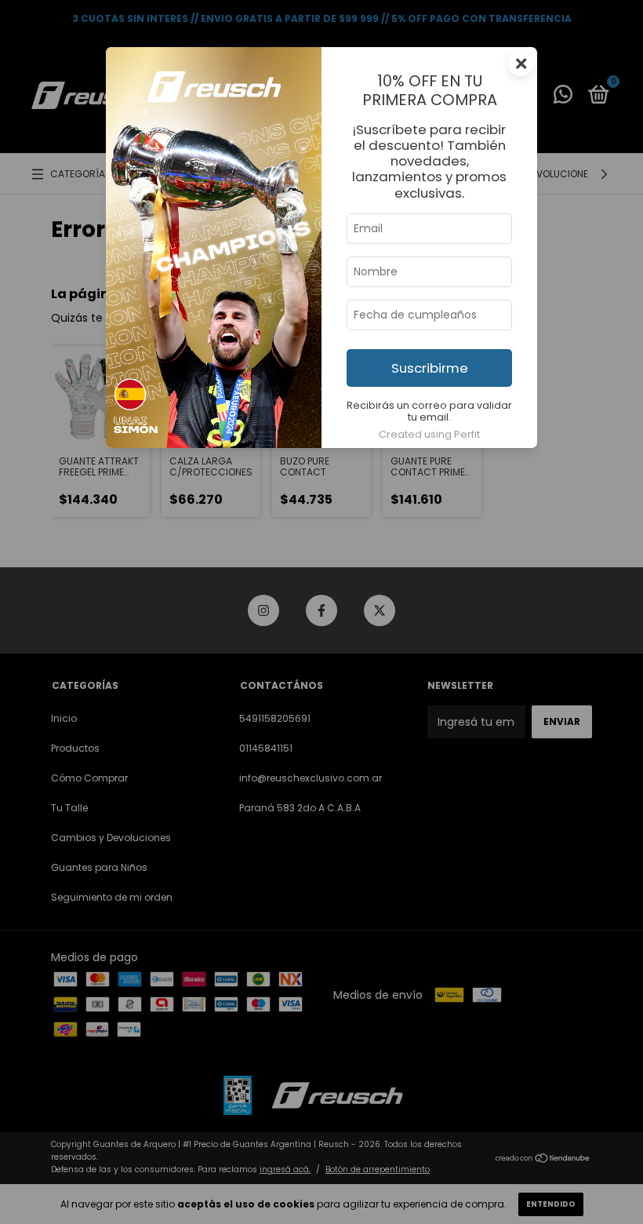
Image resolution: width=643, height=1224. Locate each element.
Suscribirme (429, 368)
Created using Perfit (429, 434)
